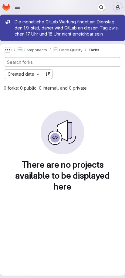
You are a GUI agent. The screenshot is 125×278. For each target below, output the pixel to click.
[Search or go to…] (101, 7)
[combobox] (23, 74)
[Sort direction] (48, 74)
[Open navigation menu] (17, 7)
